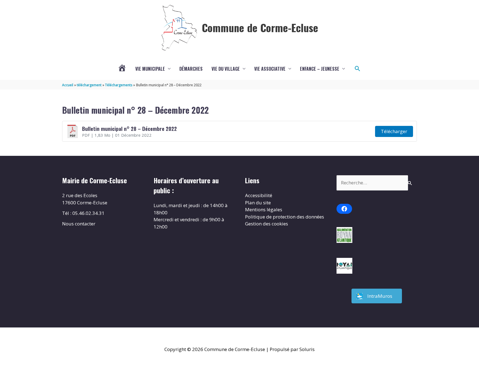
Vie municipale (150, 68)
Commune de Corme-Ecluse (260, 27)
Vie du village (226, 68)
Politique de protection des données (284, 217)
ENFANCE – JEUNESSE (319, 68)
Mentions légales (263, 209)
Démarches (191, 68)
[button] (357, 68)
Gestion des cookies (266, 223)
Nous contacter (78, 223)
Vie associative (270, 68)
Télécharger (394, 131)
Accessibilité (258, 195)
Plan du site (258, 202)
